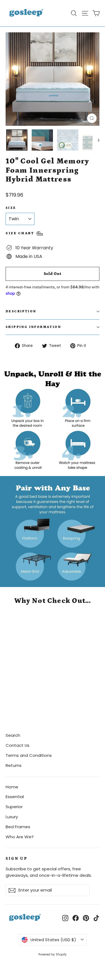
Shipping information (33, 327)
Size (11, 208)
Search (13, 735)
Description (21, 311)
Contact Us (17, 745)
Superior (14, 807)
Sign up (16, 858)
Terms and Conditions (29, 755)
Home (12, 787)
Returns (14, 765)
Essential (15, 797)
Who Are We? (20, 837)
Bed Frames (18, 827)
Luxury (12, 817)
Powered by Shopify (52, 954)
